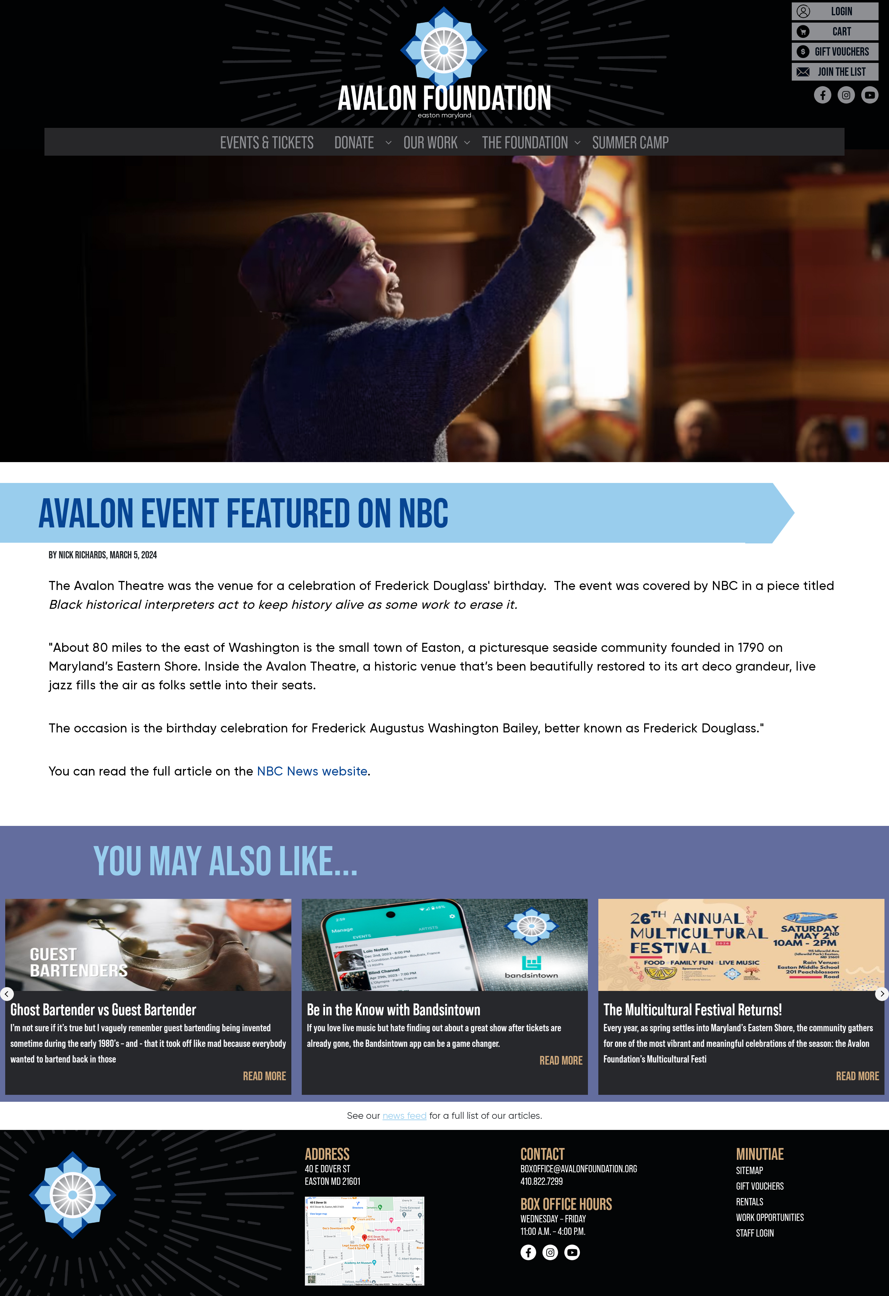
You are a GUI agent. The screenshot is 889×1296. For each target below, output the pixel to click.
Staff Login (755, 1233)
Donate (354, 142)
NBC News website (312, 771)
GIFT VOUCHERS (842, 51)
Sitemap (749, 1170)
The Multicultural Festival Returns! (693, 1009)
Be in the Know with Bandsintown (394, 1009)
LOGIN (842, 11)
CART (842, 31)
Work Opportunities (770, 1217)
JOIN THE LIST (842, 71)
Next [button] (882, 994)
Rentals (749, 1202)
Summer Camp (630, 142)
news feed (405, 1115)
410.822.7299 (542, 1181)
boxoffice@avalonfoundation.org (579, 1169)
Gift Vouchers (760, 1186)
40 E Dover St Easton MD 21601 (332, 1175)
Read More (264, 1076)
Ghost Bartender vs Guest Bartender (103, 1009)
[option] (148, 997)
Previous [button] (7, 994)
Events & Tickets (267, 142)
